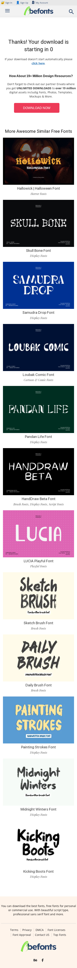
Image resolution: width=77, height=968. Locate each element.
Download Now (36, 108)
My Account (42, 2)
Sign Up (22, 2)
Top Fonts (59, 935)
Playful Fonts (38, 566)
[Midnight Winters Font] (38, 782)
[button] (71, 13)
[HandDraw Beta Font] (38, 471)
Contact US (42, 935)
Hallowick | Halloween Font (38, 188)
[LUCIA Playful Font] (38, 533)
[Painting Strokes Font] (38, 719)
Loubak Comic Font (38, 375)
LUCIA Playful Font (39, 561)
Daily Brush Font (38, 685)
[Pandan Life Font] (38, 409)
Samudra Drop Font (38, 312)
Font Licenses (56, 930)
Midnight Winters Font (38, 809)
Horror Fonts (39, 194)
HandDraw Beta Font (38, 499)
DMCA (40, 930)
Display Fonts (38, 256)
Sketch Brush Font (38, 623)
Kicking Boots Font (38, 871)
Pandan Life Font (38, 437)
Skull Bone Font (38, 250)
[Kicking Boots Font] (38, 844)
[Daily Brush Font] (38, 657)
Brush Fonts (20, 504)
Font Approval (22, 935)
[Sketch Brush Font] (38, 595)
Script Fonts (56, 504)
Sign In (7, 2)
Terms (14, 930)
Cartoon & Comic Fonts (38, 380)
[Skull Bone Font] (38, 223)
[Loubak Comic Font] (38, 347)
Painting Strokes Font (38, 747)
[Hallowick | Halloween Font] (38, 161)
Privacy (27, 930)
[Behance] (35, 960)
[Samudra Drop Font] (38, 285)
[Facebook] (42, 960)
